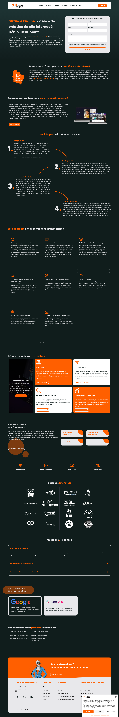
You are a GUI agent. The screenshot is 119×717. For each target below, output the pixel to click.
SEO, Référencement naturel (65, 696)
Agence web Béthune (86, 693)
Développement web (63, 687)
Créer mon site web (42, 382)
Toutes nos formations (16, 448)
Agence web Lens (85, 690)
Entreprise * (91, 27)
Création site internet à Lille (39, 635)
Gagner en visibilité (42, 410)
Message (70, 34)
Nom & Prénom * (72, 21)
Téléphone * (91, 21)
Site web (59, 690)
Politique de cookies (95, 715)
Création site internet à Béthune (18, 635)
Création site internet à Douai (18, 638)
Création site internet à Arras (17, 631)
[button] (116, 697)
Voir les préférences (111, 711)
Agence (57, 5)
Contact (102, 5)
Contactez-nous (57, 674)
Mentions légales (105, 715)
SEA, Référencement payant (65, 699)
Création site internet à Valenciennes (38, 639)
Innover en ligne (14, 124)
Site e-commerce (62, 693)
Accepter (88, 711)
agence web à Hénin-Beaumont (43, 79)
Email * (69, 27)
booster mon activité (82, 410)
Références (65, 5)
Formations (73, 5)
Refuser (99, 711)
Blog (80, 5)
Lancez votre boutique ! (82, 382)
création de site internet (39, 37)
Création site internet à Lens (39, 631)
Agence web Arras (85, 687)
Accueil (41, 5)
